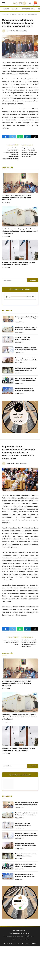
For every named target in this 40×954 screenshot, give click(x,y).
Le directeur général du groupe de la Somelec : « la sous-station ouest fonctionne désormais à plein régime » (20, 231)
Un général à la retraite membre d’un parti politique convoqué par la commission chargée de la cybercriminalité (26, 350)
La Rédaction (30, 936)
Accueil (6, 9)
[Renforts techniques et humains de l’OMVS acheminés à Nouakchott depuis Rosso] (7, 370)
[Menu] (3, 3)
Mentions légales (19, 930)
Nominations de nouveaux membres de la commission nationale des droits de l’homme (26, 390)
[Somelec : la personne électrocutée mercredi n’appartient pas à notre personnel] (20, 250)
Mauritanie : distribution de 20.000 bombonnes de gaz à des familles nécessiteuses (29, 643)
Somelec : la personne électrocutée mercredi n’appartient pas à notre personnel (18, 263)
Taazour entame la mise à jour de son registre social (10, 642)
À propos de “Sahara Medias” (14, 936)
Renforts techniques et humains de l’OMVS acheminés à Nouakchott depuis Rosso (26, 370)
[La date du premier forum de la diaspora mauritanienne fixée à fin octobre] (7, 360)
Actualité (15, 9)
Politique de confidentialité (19, 933)
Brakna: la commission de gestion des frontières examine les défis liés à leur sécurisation (16, 197)
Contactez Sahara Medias (20, 939)
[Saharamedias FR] (19, 3)
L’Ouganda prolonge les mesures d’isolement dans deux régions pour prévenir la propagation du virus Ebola (29, 152)
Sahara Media (10, 31)
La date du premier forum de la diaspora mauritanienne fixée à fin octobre (26, 360)
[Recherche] (30, 3)
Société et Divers (28, 9)
